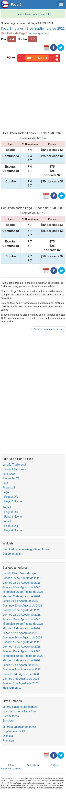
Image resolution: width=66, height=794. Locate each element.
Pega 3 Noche (12, 516)
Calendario (33, 765)
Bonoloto (8, 720)
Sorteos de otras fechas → (48, 329)
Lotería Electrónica (14, 469)
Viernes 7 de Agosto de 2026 (21, 678)
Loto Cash (9, 473)
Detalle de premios (38, 33)
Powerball (9, 487)
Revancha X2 (11, 478)
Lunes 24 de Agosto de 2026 (20, 600)
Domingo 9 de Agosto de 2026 (21, 669)
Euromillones (11, 716)
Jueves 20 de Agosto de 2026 (21, 619)
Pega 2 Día (10, 496)
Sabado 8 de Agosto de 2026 (21, 674)
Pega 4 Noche (12, 530)
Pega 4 (7, 521)
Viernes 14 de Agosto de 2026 (21, 646)
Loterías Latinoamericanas (19, 726)
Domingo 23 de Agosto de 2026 (22, 605)
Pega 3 (7, 507)
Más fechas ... (12, 688)
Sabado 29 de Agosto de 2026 (21, 578)
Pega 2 (16, 4)
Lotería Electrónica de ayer (20, 573)
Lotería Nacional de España (20, 706)
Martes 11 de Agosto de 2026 (21, 660)
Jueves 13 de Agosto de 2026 (21, 651)
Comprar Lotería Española (19, 711)
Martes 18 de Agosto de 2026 (21, 628)
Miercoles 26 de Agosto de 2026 (23, 591)
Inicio (11, 765)
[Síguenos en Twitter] (60, 47)
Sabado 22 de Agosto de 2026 (21, 610)
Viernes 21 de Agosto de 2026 (21, 614)
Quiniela (8, 735)
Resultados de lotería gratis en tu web (26, 549)
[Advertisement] (33, 96)
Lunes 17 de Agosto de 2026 (20, 633)
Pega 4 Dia (10, 525)
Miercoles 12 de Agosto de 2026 (23, 655)
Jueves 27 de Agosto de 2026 (21, 587)
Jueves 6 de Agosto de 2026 (20, 683)
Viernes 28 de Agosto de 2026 (21, 582)
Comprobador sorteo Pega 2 (32, 14)
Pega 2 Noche (12, 501)
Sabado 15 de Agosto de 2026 (21, 642)
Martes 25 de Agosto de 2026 (21, 596)
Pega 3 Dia (10, 512)
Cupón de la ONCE (15, 731)
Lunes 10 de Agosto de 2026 (20, 665)
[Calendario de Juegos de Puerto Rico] (46, 47)
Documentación (12, 553)
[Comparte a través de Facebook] (53, 47)
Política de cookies (11, 768)
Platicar (55, 765)
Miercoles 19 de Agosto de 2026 (23, 623)
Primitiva (8, 740)
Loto (5, 483)
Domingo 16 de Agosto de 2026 (22, 637)
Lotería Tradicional (14, 464)
